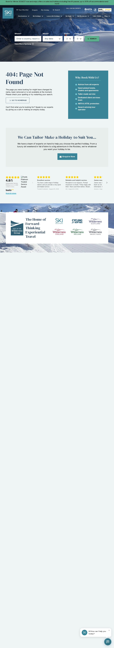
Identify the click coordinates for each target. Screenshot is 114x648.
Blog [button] (106, 16)
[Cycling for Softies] (77, 221)
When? (46, 34)
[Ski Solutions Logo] (59, 221)
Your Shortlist (23, 10)
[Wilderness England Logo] (59, 232)
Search (57, 10)
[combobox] (68, 38)
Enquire (35, 10)
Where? (18, 34)
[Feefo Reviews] (104, 10)
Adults (67, 34)
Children (78, 34)
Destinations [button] (22, 16)
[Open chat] (107, 641)
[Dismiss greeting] (109, 630)
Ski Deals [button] (69, 16)
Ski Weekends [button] (82, 16)
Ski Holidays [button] (37, 16)
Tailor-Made (97, 16)
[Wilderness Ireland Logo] (77, 232)
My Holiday (45, 10)
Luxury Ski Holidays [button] (53, 16)
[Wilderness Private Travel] (95, 232)
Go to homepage (19, 100)
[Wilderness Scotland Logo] (95, 221)
